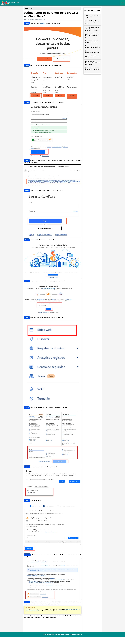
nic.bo (122, 2)
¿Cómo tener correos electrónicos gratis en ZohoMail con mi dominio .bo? (92, 63)
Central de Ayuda (14, 2)
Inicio (26, 8)
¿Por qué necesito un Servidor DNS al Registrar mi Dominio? (92, 22)
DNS (32, 8)
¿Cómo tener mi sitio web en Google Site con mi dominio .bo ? (92, 69)
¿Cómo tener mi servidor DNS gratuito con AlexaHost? (92, 51)
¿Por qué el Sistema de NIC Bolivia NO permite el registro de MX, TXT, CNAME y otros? (92, 29)
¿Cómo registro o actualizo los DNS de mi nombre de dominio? (92, 35)
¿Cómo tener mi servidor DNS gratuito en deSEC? (91, 41)
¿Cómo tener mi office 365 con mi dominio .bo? (92, 56)
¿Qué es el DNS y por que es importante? (92, 16)
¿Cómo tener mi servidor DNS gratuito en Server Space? (92, 46)
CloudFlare (42, 23)
